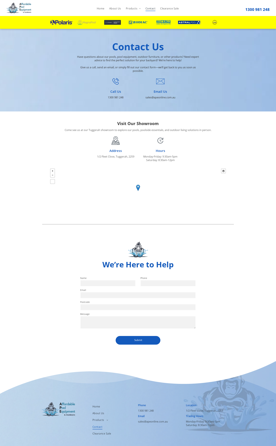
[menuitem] (100, 8)
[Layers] (223, 171)
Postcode (85, 302)
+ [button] (52, 171)
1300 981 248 (257, 9)
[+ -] (138, 191)
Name (83, 278)
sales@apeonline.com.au (160, 97)
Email (83, 290)
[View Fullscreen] (52, 181)
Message (85, 314)
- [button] (52, 175)
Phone (143, 278)
